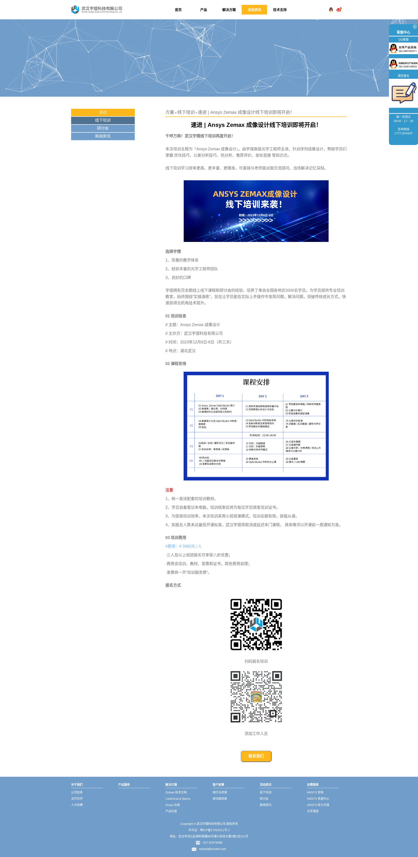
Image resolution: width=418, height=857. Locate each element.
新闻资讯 (103, 136)
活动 (103, 112)
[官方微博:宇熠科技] (339, 5)
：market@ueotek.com (211, 849)
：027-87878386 (211, 842)
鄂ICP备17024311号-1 (215, 830)
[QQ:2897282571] (330, 5)
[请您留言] (403, 93)
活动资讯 (254, 10)
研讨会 (103, 128)
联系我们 (256, 756)
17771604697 (403, 133)
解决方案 (229, 10)
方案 (169, 112)
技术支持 (280, 10)
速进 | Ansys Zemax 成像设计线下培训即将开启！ (246, 112)
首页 (178, 10)
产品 (203, 10)
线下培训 (103, 120)
